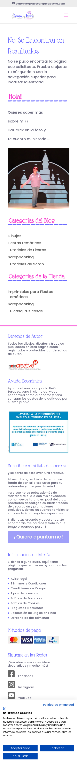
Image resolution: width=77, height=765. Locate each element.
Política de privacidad (58, 705)
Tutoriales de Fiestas (27, 249)
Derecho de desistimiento (30, 618)
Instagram (24, 687)
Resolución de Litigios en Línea (33, 613)
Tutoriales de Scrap (26, 264)
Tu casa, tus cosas (25, 311)
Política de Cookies (25, 603)
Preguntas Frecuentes (27, 608)
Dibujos (14, 235)
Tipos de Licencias (24, 593)
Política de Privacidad (27, 598)
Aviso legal (19, 579)
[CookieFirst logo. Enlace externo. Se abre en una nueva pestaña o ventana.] (4, 708)
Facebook (24, 676)
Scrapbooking (21, 257)
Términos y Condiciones (29, 583)
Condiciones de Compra (29, 588)
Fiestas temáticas (24, 242)
